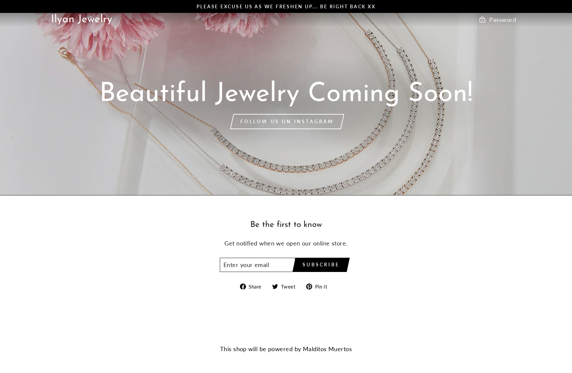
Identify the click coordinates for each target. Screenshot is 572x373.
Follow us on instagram (287, 121)
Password (502, 19)
